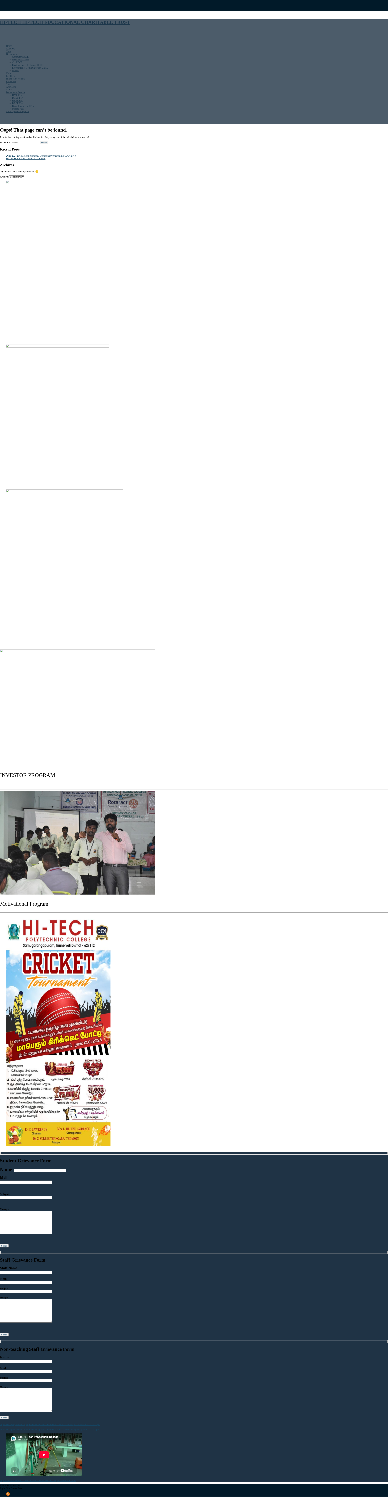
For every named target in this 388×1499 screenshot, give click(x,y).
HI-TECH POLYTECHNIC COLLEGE (25, 158)
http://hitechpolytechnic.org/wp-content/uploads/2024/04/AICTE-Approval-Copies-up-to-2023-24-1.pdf (49, 1429)
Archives (4, 176)
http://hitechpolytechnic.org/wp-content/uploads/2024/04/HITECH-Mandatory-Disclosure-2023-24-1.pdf (50, 1424)
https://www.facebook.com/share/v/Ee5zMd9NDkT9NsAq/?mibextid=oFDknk (38, 1480)
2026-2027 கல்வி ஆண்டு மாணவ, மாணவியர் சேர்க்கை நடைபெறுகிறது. (41, 155)
